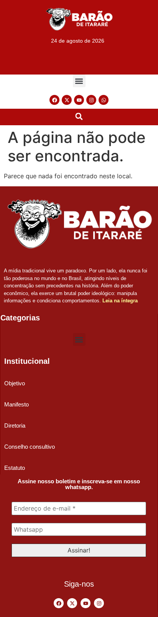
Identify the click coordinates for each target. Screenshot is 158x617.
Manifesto (16, 404)
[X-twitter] (67, 100)
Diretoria (14, 425)
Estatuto (14, 467)
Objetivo (14, 383)
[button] (79, 81)
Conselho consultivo (29, 446)
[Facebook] (54, 100)
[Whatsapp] (104, 100)
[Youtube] (79, 100)
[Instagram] (91, 100)
